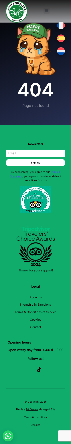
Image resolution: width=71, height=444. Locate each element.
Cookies (35, 424)
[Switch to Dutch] (61, 51)
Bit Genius (32, 409)
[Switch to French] (61, 25)
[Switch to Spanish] (61, 38)
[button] (47, 11)
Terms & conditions (35, 417)
